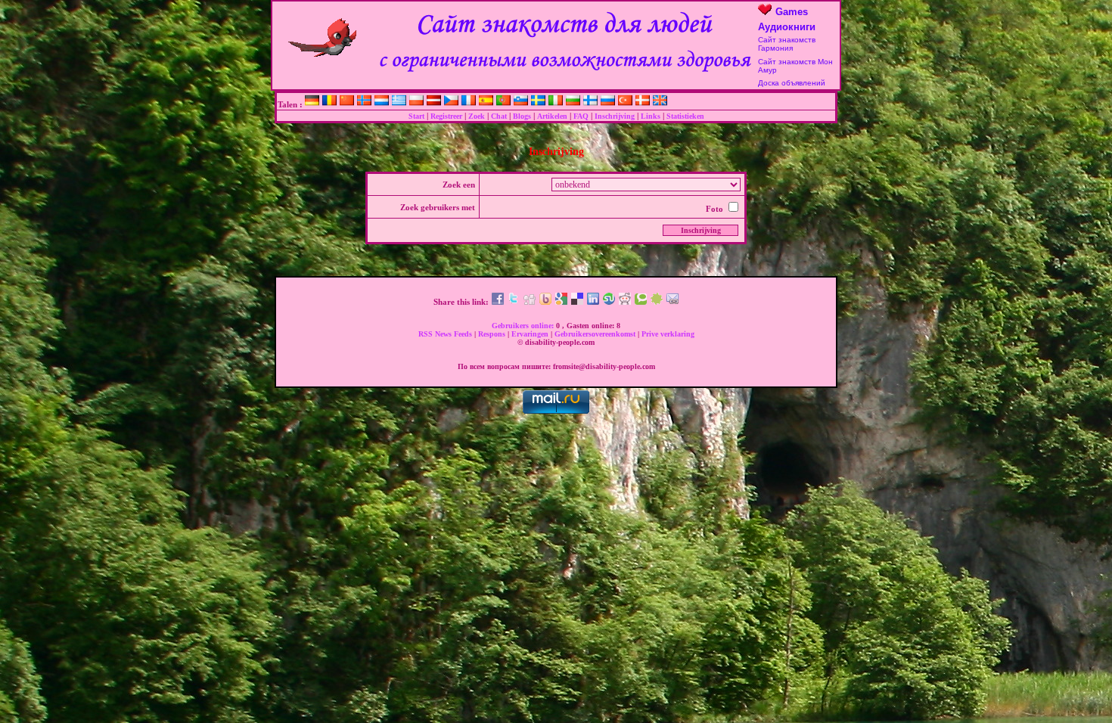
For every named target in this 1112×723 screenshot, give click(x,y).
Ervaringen (531, 334)
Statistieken (685, 116)
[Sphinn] (657, 301)
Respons (493, 334)
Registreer (446, 116)
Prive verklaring (667, 334)
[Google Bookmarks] (561, 301)
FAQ (581, 116)
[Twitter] (514, 301)
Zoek (476, 116)
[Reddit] (625, 301)
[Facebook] (498, 301)
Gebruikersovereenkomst (596, 334)
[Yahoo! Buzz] (545, 301)
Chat (499, 116)
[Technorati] (641, 301)
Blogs (522, 116)
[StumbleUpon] (609, 301)
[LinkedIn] (593, 301)
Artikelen (552, 116)
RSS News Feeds (446, 334)
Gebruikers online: (524, 325)
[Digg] (529, 301)
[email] (672, 301)
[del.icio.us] (577, 301)
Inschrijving (615, 116)
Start (416, 116)
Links (650, 116)
